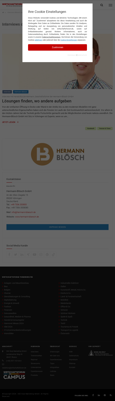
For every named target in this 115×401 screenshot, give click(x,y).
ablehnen (38, 40)
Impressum (72, 55)
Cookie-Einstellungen (68, 40)
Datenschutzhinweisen (51, 37)
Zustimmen (57, 47)
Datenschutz (82, 55)
